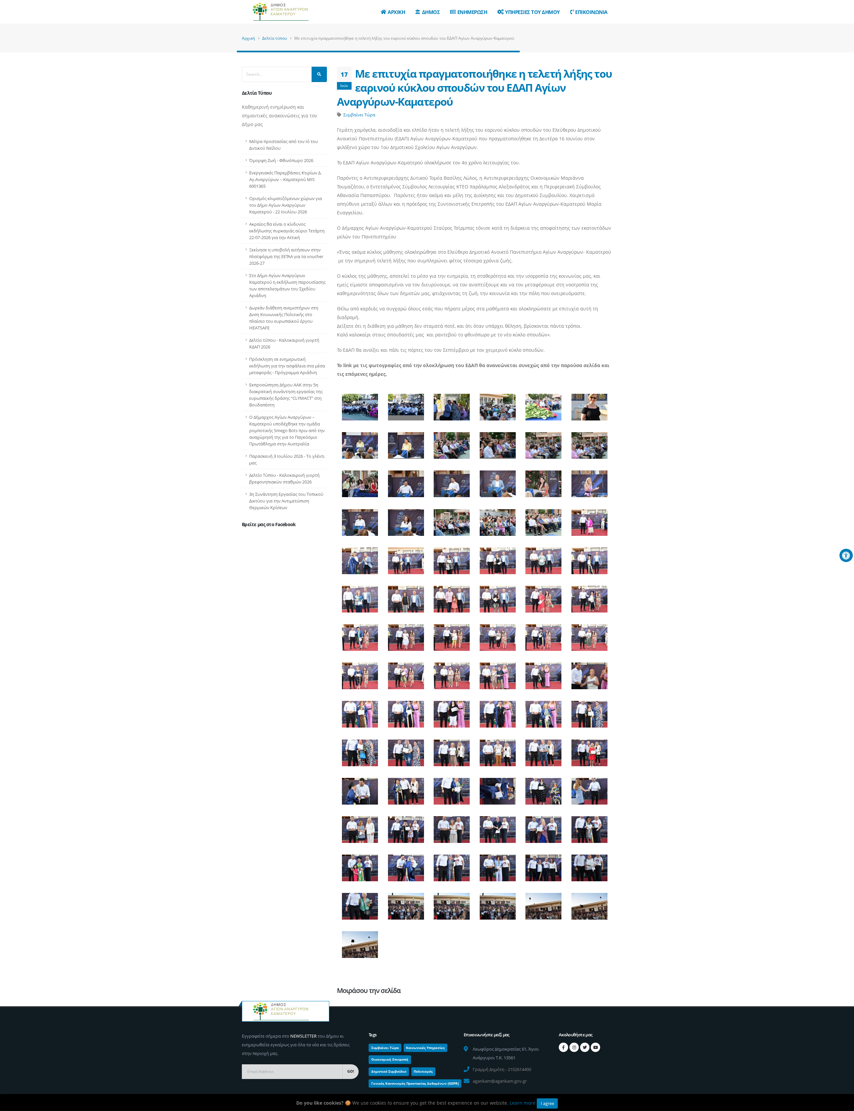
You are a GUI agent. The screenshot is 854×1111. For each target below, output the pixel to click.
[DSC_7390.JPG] (451, 404)
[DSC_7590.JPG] (405, 519)
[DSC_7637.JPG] (497, 557)
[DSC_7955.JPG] (360, 788)
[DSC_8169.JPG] (451, 865)
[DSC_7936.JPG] (589, 711)
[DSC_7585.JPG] (360, 519)
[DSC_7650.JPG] (360, 596)
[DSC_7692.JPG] (543, 635)
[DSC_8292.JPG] (589, 903)
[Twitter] (584, 1047)
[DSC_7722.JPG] (543, 673)
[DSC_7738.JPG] (497, 711)
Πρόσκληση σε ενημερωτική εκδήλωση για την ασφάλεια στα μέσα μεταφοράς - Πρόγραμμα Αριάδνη (287, 365)
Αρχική (248, 38)
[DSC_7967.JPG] (451, 788)
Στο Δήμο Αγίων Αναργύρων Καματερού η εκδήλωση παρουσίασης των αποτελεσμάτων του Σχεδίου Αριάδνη (287, 285)
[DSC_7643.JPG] (589, 557)
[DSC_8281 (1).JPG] (405, 903)
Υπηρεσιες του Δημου (532, 12)
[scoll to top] (842, 1103)
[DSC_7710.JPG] (451, 673)
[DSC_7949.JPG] (543, 750)
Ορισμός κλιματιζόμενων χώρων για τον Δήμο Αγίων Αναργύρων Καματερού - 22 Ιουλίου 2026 (285, 205)
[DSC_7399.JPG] (589, 404)
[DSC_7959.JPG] (405, 788)
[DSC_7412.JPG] (360, 481)
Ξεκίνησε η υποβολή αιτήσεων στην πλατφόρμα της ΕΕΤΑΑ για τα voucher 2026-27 (286, 256)
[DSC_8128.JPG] (589, 788)
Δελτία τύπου (274, 38)
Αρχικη (396, 12)
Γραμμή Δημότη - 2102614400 (502, 1069)
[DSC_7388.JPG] (405, 404)
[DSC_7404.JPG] (405, 442)
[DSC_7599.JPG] (451, 519)
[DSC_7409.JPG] (497, 442)
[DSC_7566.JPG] (543, 481)
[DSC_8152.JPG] (589, 826)
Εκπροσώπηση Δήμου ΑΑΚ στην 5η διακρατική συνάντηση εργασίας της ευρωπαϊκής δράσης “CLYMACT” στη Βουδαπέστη (286, 395)
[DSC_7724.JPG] (589, 673)
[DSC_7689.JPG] (497, 635)
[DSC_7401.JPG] (360, 442)
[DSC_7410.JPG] (589, 442)
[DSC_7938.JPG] (360, 750)
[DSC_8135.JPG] (405, 826)
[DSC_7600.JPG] (497, 519)
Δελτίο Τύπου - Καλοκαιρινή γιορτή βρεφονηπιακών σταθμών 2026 (284, 478)
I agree (547, 1103)
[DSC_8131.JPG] (360, 826)
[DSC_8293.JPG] (360, 942)
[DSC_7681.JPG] (405, 635)
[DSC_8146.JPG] (497, 826)
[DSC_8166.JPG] (405, 865)
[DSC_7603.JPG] (543, 519)
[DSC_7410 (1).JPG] (543, 442)
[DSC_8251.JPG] (543, 865)
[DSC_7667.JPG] (497, 596)
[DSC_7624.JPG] (451, 557)
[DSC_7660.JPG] (451, 596)
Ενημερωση (472, 12)
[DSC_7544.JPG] (451, 481)
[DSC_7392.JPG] (497, 404)
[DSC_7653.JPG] (405, 596)
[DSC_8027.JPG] (497, 788)
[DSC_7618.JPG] (405, 557)
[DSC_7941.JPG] (405, 750)
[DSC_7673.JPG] (589, 596)
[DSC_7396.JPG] (543, 404)
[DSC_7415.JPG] (405, 481)
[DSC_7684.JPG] (451, 635)
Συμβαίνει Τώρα (359, 115)
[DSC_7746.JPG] (543, 711)
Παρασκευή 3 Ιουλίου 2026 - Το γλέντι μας (287, 459)
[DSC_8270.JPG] (360, 903)
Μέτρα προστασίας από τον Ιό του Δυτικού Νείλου (283, 144)
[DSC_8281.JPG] (451, 903)
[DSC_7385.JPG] (360, 404)
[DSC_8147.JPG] (543, 826)
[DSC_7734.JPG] (451, 711)
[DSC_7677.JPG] (360, 635)
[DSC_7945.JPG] (497, 750)
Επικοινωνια (591, 12)
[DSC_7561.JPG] (497, 481)
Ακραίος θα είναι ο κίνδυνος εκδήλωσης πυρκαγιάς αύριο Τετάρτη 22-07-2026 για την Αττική (287, 230)
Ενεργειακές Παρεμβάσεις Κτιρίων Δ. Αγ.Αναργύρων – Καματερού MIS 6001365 (285, 179)
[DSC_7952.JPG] (589, 750)
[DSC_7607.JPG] (589, 519)
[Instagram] (574, 1047)
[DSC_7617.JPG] (360, 557)
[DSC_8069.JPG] (543, 788)
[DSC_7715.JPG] (497, 673)
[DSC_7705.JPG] (405, 673)
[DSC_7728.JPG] (360, 711)
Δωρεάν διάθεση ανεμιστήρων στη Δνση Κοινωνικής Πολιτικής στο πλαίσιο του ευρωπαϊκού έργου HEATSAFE (283, 318)
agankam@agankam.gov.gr (500, 1081)
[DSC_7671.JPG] (543, 596)
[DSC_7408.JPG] (451, 442)
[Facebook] (563, 1047)
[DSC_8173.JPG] (497, 865)
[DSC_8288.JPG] (543, 903)
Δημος (431, 12)
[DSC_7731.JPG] (405, 711)
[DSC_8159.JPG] (360, 865)
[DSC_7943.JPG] (451, 750)
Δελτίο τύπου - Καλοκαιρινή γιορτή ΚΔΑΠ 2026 (284, 343)
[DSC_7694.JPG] (589, 635)
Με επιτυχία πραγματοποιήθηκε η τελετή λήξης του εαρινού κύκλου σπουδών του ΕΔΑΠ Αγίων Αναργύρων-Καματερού (474, 87)
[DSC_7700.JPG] (360, 673)
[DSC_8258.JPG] (589, 865)
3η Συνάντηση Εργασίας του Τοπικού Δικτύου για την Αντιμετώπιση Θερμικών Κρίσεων (286, 500)
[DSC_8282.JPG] (497, 903)
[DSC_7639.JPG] (543, 557)
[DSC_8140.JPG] (451, 826)
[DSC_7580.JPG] (589, 481)
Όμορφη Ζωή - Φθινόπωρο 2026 (281, 160)
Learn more (522, 1103)
